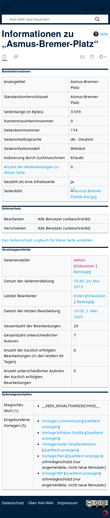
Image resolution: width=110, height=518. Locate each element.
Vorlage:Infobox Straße (63, 432)
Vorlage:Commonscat (61, 420)
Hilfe (104, 34)
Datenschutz (13, 502)
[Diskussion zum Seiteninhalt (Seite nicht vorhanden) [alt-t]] (16, 57)
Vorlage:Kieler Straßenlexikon (69, 444)
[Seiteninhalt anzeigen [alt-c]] (4, 57)
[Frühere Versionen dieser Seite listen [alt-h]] (92, 57)
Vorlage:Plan (53, 455)
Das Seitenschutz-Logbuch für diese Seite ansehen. (47, 240)
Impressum (67, 502)
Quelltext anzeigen (60, 449)
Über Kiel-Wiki (40, 502)
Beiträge (81, 271)
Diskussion (84, 265)
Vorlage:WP (52, 473)
